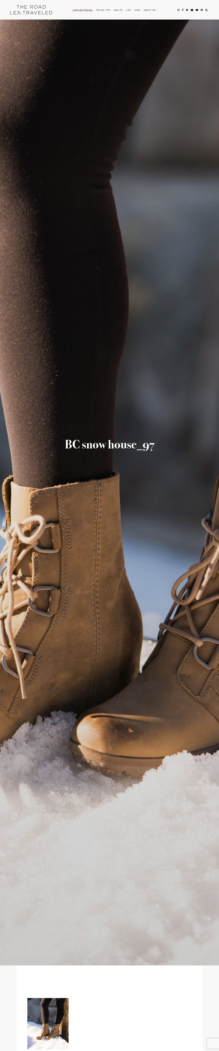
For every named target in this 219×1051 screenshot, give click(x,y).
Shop (137, 10)
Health (118, 10)
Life (128, 10)
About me (150, 10)
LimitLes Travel (83, 10)
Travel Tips (103, 10)
